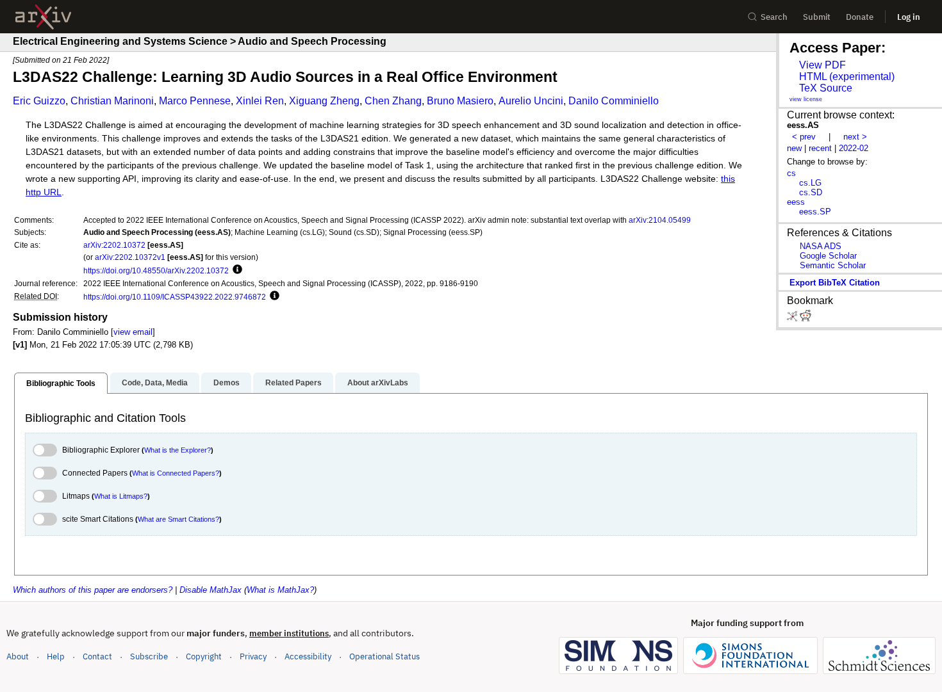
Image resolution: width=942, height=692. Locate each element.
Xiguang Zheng (324, 100)
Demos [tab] (226, 382)
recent (820, 148)
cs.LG (810, 183)
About (17, 656)
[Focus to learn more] (235, 270)
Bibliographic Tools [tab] (60, 383)
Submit (816, 17)
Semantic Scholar (833, 265)
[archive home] (43, 16)
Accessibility (308, 656)
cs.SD (810, 192)
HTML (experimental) (847, 76)
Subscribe (149, 656)
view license (805, 99)
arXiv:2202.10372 (114, 245)
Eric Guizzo (39, 100)
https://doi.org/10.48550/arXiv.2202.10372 (156, 270)
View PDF (822, 65)
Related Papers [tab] (293, 382)
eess (796, 202)
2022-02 (853, 148)
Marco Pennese (195, 100)
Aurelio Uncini (531, 100)
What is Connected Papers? (175, 473)
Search (774, 17)
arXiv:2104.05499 (660, 220)
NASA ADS (820, 246)
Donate (859, 17)
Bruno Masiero (460, 100)
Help (56, 656)
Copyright (204, 656)
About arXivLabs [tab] (377, 382)
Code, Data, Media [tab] (155, 382)
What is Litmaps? (120, 496)
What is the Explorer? (177, 450)
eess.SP (815, 211)
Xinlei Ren (260, 100)
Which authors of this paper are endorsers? (92, 590)
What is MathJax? (280, 590)
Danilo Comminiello (613, 100)
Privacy (253, 656)
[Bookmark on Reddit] (805, 318)
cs (791, 173)
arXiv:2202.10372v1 (130, 257)
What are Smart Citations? (178, 519)
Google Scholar (828, 256)
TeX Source (825, 88)
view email (133, 332)
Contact (97, 656)
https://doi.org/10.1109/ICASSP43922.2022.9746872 (174, 297)
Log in (908, 17)
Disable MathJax (210, 590)
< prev (804, 136)
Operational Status (384, 656)
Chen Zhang (393, 100)
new (794, 148)
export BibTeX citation (834, 282)
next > (855, 136)
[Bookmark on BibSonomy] (793, 318)
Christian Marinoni (112, 100)
